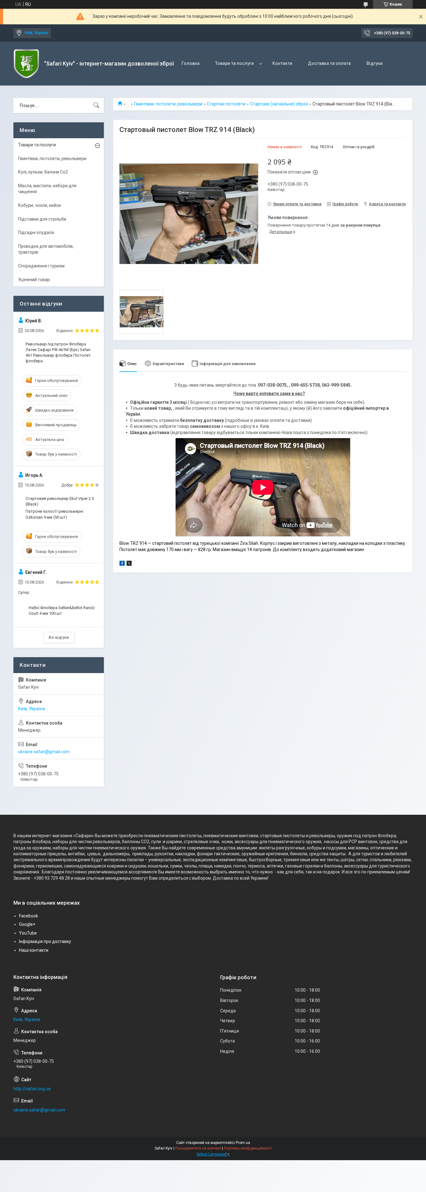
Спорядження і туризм (41, 265)
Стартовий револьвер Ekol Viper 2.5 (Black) (60, 501)
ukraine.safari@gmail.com (44, 751)
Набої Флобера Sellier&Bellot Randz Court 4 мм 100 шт (62, 610)
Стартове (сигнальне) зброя (279, 103)
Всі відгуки (59, 637)
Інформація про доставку (45, 941)
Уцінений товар (34, 279)
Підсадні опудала (36, 232)
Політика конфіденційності (248, 1148)
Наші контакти (33, 950)
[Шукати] (96, 105)
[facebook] (122, 564)
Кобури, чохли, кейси (39, 205)
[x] (129, 564)
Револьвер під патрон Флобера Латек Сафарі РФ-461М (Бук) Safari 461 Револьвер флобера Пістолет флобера (58, 353)
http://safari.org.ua (32, 1088)
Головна (191, 63)
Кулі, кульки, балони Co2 (43, 171)
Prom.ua (243, 1143)
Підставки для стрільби (42, 219)
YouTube (28, 933)
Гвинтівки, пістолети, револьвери (168, 103)
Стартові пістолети (226, 103)
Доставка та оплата (329, 63)
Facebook (28, 915)
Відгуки (374, 63)
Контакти (282, 63)
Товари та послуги (234, 63)
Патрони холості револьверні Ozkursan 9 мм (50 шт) (54, 514)
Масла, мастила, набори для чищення (47, 188)
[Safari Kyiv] (26, 63)
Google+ (27, 924)
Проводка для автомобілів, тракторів (46, 249)
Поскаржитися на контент (198, 1148)
